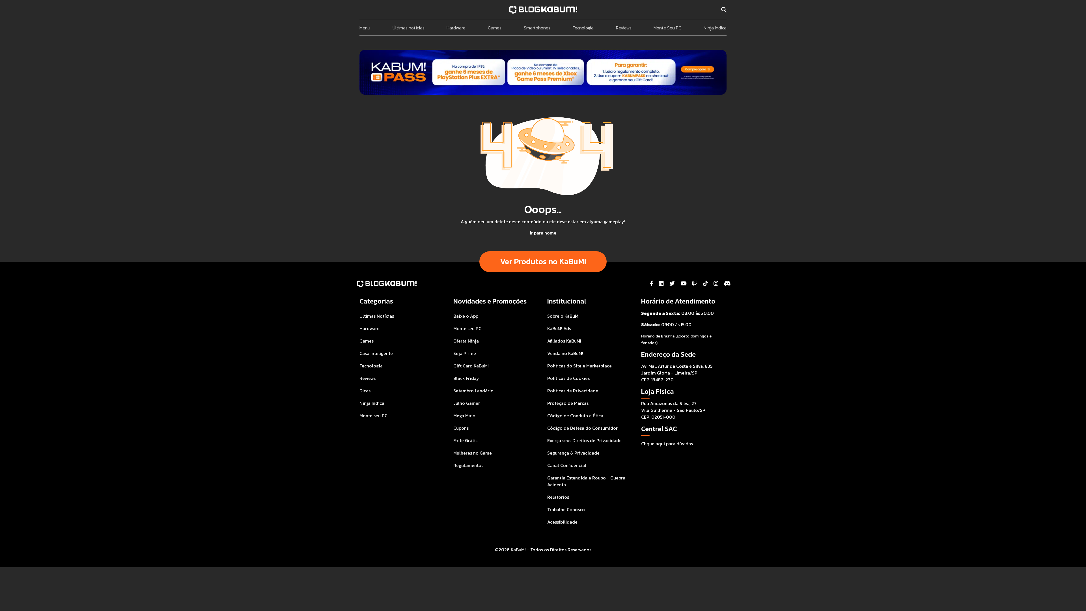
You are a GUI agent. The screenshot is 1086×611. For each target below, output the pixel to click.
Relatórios (558, 497)
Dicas (364, 390)
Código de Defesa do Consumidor (582, 428)
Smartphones (537, 27)
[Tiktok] (705, 283)
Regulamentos (468, 465)
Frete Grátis (465, 440)
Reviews (624, 27)
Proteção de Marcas (568, 403)
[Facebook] (651, 283)
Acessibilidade (562, 522)
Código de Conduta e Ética (575, 415)
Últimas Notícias (376, 316)
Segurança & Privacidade (573, 452)
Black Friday (466, 378)
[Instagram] (716, 283)
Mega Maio (464, 415)
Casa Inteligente (376, 353)
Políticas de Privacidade (572, 390)
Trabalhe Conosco (566, 509)
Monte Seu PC (667, 27)
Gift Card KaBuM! (471, 365)
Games (494, 27)
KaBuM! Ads (559, 328)
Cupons (461, 428)
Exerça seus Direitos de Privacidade (584, 440)
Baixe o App (465, 316)
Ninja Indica (715, 27)
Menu (364, 27)
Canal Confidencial (566, 465)
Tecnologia (583, 27)
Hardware (456, 27)
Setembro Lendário (473, 390)
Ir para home (543, 232)
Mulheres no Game (472, 452)
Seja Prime (464, 353)
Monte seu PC (373, 415)
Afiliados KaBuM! (564, 340)
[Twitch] (694, 283)
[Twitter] (672, 283)
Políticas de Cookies (568, 378)
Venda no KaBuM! (565, 353)
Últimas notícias (409, 27)
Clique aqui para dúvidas (667, 443)
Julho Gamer (466, 403)
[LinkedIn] (661, 283)
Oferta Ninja (466, 340)
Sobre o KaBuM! (563, 316)
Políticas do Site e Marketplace (579, 365)
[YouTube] (683, 283)
